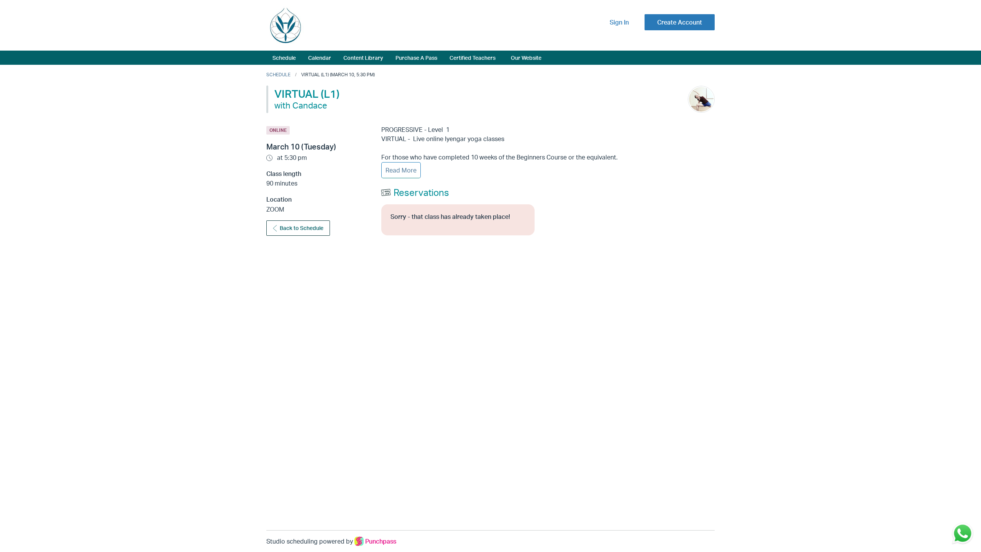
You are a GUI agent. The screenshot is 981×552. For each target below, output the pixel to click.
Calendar (319, 57)
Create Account (679, 22)
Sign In (619, 22)
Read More (401, 170)
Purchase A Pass (416, 57)
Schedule (284, 57)
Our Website (526, 57)
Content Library (363, 57)
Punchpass (380, 541)
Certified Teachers (472, 57)
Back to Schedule (301, 228)
